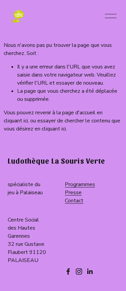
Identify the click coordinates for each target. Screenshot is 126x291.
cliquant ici (16, 120)
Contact (74, 200)
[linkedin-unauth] (89, 271)
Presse (73, 192)
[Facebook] (68, 271)
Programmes (80, 184)
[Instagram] (79, 271)
